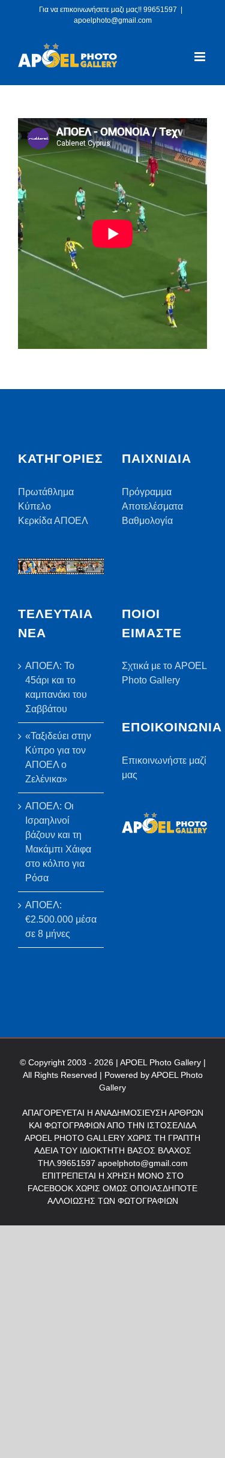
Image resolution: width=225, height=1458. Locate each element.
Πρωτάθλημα (46, 492)
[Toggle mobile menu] (200, 56)
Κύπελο (34, 506)
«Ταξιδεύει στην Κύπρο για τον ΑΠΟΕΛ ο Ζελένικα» (58, 757)
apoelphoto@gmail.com (113, 20)
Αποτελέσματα (152, 506)
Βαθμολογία (147, 521)
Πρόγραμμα (147, 492)
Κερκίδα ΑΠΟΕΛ (53, 521)
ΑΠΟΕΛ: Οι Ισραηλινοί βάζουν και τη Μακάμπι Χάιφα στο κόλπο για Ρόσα (58, 842)
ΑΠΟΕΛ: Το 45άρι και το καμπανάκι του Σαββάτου (56, 687)
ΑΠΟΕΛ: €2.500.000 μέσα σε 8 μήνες (61, 919)
